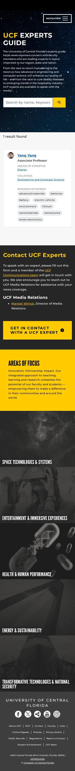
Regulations (35, 738)
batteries (56, 193)
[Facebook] (18, 714)
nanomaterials (28, 212)
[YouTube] (47, 714)
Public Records (17, 738)
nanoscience (52, 212)
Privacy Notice (54, 732)
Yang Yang (27, 155)
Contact (39, 726)
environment (27, 206)
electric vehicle (45, 199)
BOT (27, 726)
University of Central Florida (37, 703)
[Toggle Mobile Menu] (71, 5)
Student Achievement (29, 744)
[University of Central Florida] (31, 5)
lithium (47, 206)
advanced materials (32, 193)
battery (24, 199)
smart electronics (30, 219)
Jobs (62, 726)
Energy (22, 169)
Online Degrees (20, 732)
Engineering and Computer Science (41, 179)
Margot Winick (22, 303)
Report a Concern (55, 738)
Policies (37, 732)
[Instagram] (56, 714)
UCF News (51, 744)
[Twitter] (27, 714)
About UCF (15, 726)
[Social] (37, 714)
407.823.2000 (37, 759)
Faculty (52, 726)
